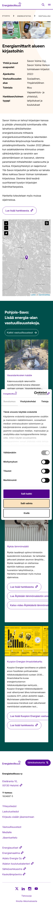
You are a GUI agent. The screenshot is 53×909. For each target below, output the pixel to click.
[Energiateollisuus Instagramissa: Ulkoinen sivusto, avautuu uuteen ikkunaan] (29, 888)
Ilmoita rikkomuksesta (26, 901)
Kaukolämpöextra (12, 874)
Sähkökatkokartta (36, 762)
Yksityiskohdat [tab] (28, 401)
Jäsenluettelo (9, 837)
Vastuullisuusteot (11, 826)
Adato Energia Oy (12, 858)
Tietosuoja (26, 896)
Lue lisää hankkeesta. (17, 210)
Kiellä (26, 513)
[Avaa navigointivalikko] (49, 5)
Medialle (7, 832)
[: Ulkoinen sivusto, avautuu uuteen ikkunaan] (37, 393)
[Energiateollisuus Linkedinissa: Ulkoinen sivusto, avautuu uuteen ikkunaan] (23, 888)
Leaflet (33, 295)
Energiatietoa (24, 16)
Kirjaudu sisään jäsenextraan (18, 816)
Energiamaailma (11, 853)
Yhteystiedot (9, 806)
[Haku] (43, 5)
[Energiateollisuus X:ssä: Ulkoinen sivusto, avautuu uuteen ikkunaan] (16, 888)
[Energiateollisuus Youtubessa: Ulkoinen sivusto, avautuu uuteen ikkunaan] (36, 888)
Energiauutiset (10, 847)
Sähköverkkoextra (12, 869)
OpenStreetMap (44, 295)
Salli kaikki (26, 493)
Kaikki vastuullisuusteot (20, 332)
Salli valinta (26, 503)
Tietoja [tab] (45, 401)
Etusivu (6, 16)
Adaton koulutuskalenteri (16, 863)
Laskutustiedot (10, 811)
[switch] (45, 462)
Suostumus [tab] (9, 401)
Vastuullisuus (45, 16)
